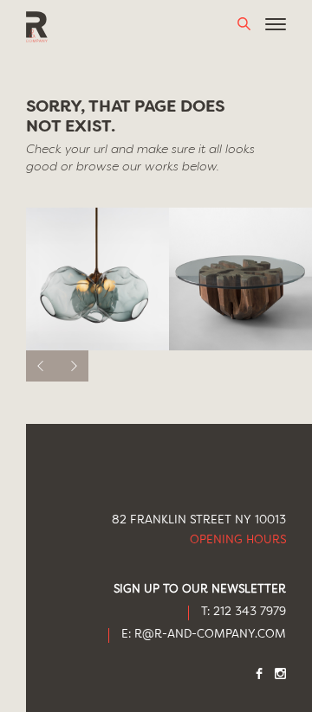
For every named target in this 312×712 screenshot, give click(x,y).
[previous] (41, 366)
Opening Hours (238, 540)
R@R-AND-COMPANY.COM (210, 634)
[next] (72, 366)
